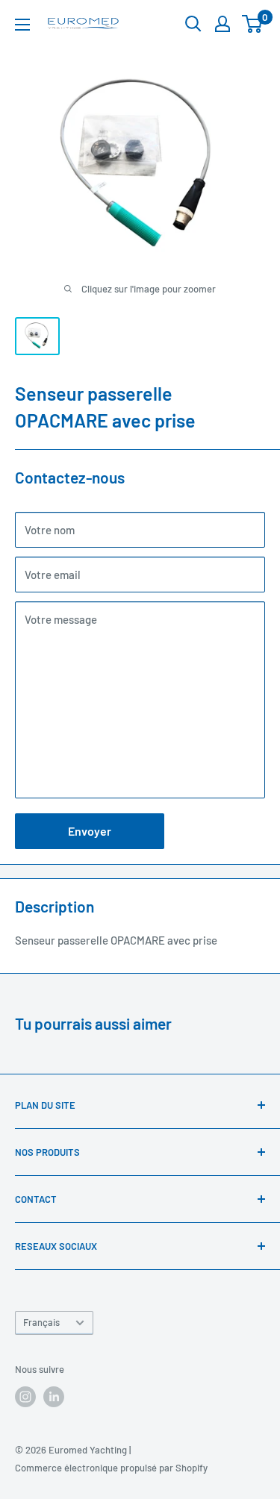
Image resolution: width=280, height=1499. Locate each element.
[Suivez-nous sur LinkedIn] (53, 1396)
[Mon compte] (222, 24)
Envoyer (89, 831)
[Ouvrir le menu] (22, 25)
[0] (252, 24)
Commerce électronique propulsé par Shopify (111, 1468)
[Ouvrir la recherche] (193, 24)
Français (41, 1322)
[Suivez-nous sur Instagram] (25, 1396)
